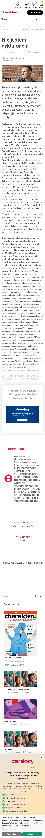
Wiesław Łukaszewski (16, 661)
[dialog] (22, 826)
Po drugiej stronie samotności (16, 689)
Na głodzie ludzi (10, 749)
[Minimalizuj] (42, 757)
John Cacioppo (14, 752)
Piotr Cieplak (13, 692)
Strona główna (8, 29)
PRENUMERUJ (35, 13)
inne (19, 29)
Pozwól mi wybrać (9, 829)
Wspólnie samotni (11, 721)
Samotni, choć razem (12, 658)
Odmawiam (11, 834)
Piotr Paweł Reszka (14, 52)
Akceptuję (32, 834)
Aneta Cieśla (13, 725)
